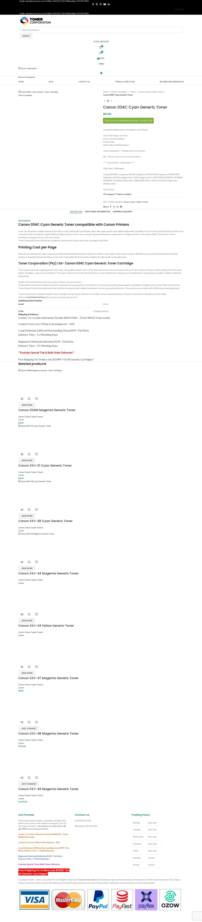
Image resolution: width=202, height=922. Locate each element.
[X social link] (97, 4)
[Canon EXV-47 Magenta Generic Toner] (31, 650)
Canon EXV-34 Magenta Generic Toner (48, 573)
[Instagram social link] (100, 4)
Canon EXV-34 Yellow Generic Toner (46, 625)
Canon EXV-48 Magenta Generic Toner (48, 733)
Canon (133, 92)
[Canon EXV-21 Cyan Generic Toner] (101, 437)
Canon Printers (116, 224)
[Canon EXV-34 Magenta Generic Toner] (101, 545)
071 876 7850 (83, 13)
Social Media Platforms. (36, 297)
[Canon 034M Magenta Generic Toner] (101, 382)
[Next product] (111, 100)
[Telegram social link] (121, 207)
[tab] (76, 212)
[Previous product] (104, 100)
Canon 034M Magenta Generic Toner (47, 410)
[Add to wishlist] (36, 398)
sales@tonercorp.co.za (35, 13)
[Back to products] (108, 100)
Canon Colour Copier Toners (151, 92)
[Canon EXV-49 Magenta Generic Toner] (31, 761)
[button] (28, 728)
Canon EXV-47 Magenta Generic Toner (48, 678)
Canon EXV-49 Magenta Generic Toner (48, 789)
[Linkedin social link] (109, 4)
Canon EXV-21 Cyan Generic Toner (45, 465)
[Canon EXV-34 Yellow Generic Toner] (31, 597)
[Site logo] (35, 20)
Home (105, 92)
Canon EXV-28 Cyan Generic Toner (45, 521)
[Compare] (21, 398)
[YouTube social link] (105, 4)
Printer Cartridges (119, 92)
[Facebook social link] (93, 4)
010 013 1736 (59, 13)
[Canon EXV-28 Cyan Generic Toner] (101, 493)
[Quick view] (29, 398)
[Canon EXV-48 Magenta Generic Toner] (31, 705)
